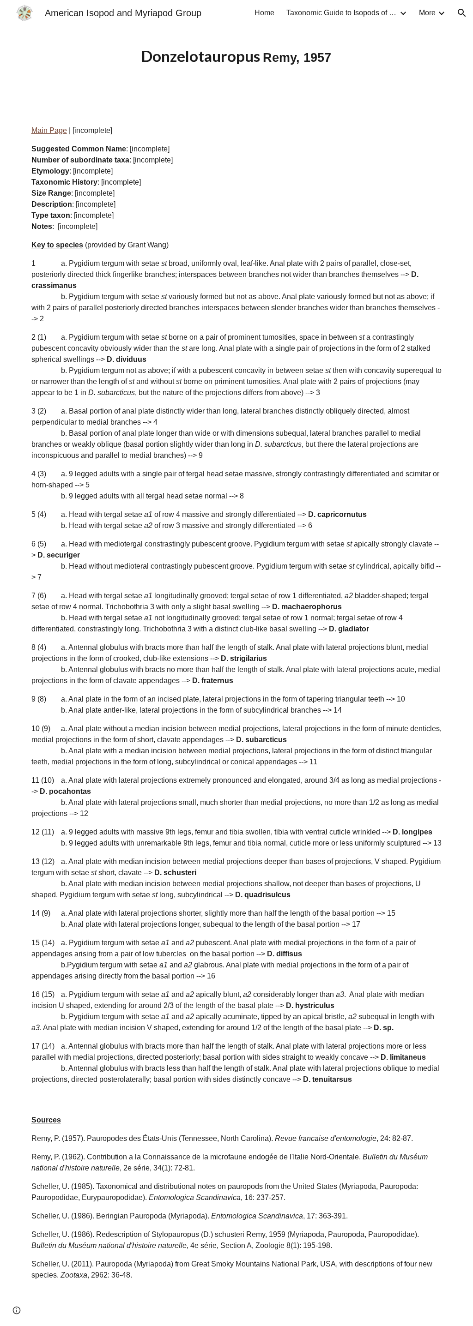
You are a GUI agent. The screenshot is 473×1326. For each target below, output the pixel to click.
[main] (236, 55)
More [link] (427, 13)
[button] (462, 13)
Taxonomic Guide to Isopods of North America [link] (341, 13)
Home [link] (264, 13)
